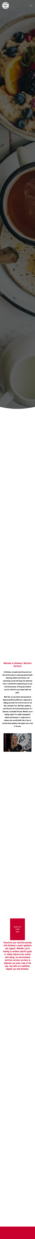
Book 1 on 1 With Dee (17, 929)
